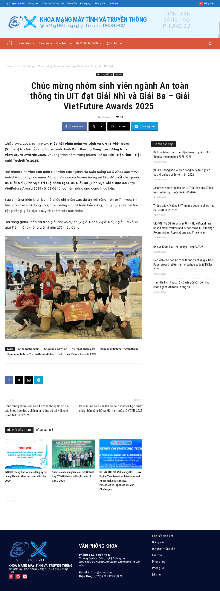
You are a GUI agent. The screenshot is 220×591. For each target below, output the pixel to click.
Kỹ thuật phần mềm (83, 348)
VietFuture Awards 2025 (81, 354)
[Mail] (17, 576)
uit (60, 354)
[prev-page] (7, 498)
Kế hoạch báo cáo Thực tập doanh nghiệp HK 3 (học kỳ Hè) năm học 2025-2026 (181, 154)
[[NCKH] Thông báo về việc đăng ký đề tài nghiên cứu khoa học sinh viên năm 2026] (26, 453)
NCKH (119, 74)
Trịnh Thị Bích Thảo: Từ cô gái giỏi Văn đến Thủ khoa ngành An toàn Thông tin (181, 285)
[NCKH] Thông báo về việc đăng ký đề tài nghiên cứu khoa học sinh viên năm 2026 (26, 476)
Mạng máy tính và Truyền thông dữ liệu (30, 354)
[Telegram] (38, 380)
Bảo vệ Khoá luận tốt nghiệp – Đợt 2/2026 (178, 247)
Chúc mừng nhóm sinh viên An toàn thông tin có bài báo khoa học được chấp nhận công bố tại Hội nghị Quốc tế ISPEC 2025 (37, 410)
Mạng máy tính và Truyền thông (119, 348)
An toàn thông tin (28, 348)
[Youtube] (25, 576)
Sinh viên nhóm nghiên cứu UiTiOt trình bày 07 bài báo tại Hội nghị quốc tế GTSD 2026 (73, 476)
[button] (210, 43)
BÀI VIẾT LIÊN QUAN (19, 430)
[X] (19, 380)
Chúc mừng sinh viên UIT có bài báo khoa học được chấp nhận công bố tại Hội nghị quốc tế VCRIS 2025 (110, 408)
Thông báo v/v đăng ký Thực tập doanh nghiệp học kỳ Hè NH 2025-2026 (183, 208)
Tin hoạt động (25, 66)
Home (8, 66)
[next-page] (14, 498)
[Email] (28, 380)
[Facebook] (9, 380)
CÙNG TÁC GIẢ (44, 430)
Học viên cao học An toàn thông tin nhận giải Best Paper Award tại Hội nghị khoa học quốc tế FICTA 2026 (183, 264)
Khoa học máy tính (55, 348)
